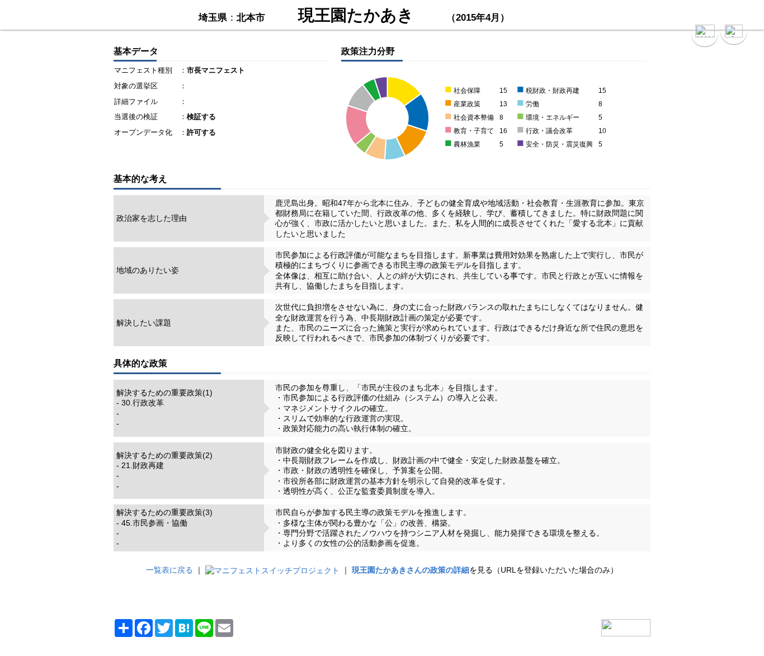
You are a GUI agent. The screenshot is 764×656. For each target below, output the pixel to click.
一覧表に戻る (169, 569)
